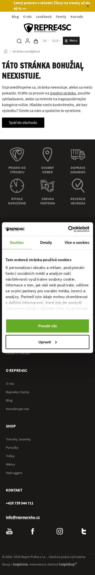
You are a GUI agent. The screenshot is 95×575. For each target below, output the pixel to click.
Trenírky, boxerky (18, 439)
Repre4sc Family (17, 392)
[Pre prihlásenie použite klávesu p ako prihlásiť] (27, 41)
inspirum (20, 564)
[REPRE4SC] (47, 28)
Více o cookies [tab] (77, 242)
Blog (15, 17)
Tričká (10, 456)
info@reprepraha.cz (23, 517)
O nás (27, 17)
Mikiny (10, 464)
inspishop (68, 564)
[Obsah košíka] (35, 41)
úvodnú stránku (63, 93)
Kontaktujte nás (17, 409)
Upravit (44, 342)
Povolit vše (47, 326)
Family (61, 17)
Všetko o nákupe (18, 353)
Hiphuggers (14, 473)
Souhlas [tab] (17, 242)
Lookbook (44, 17)
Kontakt (77, 17)
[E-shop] (5, 51)
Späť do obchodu (23, 122)
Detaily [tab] (46, 242)
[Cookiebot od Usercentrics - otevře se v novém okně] (68, 229)
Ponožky (12, 448)
